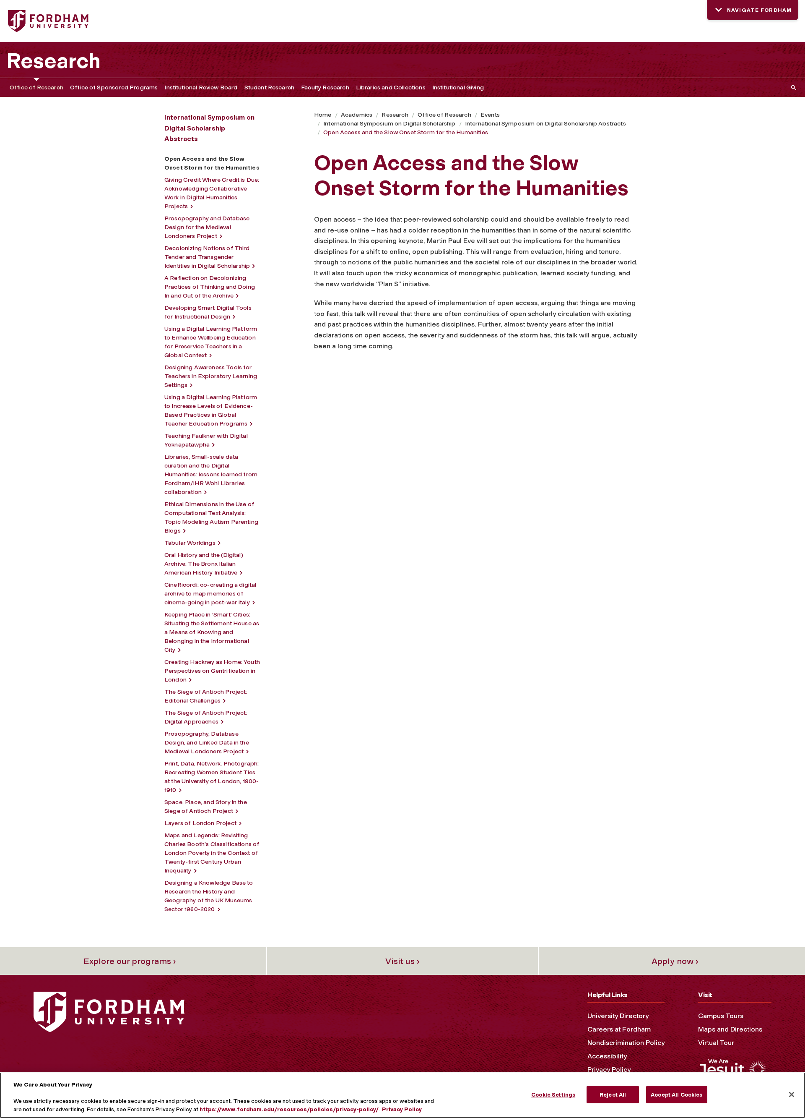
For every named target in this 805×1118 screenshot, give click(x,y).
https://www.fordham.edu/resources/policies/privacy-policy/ (289, 1109)
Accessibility (607, 1056)
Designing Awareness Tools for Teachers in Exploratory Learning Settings (210, 376)
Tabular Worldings (190, 542)
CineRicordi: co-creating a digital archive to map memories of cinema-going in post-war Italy (210, 593)
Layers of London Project (200, 823)
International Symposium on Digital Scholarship (389, 123)
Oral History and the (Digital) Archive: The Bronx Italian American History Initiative (203, 563)
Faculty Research (325, 87)
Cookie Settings (553, 1094)
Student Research (269, 87)
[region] (402, 1095)
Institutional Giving (458, 87)
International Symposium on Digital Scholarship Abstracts (545, 123)
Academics (356, 114)
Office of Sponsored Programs (114, 87)
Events (490, 114)
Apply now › (675, 961)
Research (53, 60)
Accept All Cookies (676, 1094)
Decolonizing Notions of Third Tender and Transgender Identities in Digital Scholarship (207, 257)
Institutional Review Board (200, 87)
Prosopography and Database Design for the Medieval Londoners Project (206, 227)
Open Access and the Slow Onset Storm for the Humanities (405, 132)
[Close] (791, 1094)
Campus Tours (720, 1016)
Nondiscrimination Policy (626, 1043)
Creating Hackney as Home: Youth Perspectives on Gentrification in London (212, 670)
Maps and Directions (730, 1029)
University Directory (618, 1016)
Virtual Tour (716, 1043)
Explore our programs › (129, 961)
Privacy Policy (609, 1070)
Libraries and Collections (391, 87)
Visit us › (402, 961)
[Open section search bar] (792, 87)
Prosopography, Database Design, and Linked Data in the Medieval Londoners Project (206, 742)
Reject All (613, 1094)
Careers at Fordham (619, 1029)
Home (323, 114)
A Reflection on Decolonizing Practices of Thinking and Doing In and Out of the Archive (209, 286)
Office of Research (36, 87)
